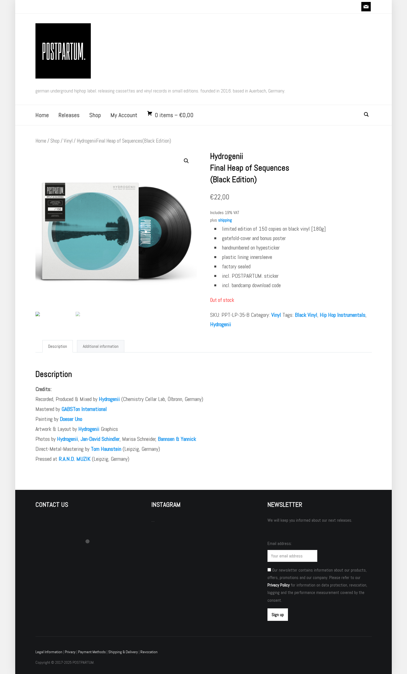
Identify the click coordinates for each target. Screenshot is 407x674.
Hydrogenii (220, 324)
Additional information (101, 346)
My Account (123, 115)
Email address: (279, 543)
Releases (68, 115)
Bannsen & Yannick (177, 439)
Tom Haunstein (106, 448)
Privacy (70, 651)
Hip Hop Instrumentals (342, 314)
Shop (95, 115)
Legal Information (48, 651)
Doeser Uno (71, 419)
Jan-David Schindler (100, 439)
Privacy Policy (278, 585)
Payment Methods (92, 651)
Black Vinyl (306, 314)
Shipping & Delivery (123, 651)
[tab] (57, 346)
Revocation (149, 651)
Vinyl (68, 141)
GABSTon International (84, 409)
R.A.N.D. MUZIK (75, 458)
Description (57, 346)
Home (42, 115)
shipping (225, 220)
